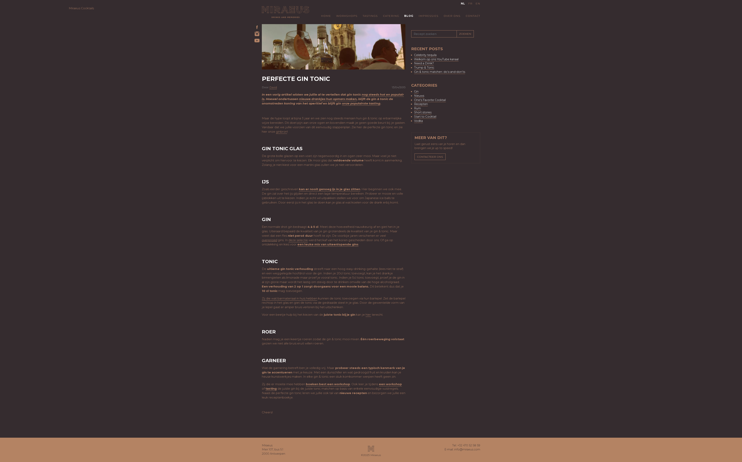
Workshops (346, 15)
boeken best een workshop (328, 384)
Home (326, 15)
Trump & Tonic (424, 67)
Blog (408, 15)
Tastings (370, 15)
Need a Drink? (424, 63)
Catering (391, 15)
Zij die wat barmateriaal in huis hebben (289, 298)
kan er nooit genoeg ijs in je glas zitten (329, 189)
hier (368, 314)
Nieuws (419, 95)
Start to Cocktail (425, 116)
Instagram (257, 34)
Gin (416, 91)
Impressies (428, 15)
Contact (473, 15)
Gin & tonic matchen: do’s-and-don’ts (439, 72)
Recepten (421, 104)
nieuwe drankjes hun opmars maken (328, 99)
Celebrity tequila (425, 55)
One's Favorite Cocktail (430, 100)
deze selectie (298, 240)
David (273, 87)
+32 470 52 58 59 (468, 445)
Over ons (452, 15)
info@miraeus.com (467, 449)
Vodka (418, 121)
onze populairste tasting (361, 103)
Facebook (257, 27)
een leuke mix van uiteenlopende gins (327, 244)
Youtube (257, 40)
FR (470, 3)
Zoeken (465, 33)
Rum (417, 108)
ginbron (281, 131)
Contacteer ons (430, 156)
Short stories (422, 112)
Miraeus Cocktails (285, 12)
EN (478, 3)
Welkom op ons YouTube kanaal (436, 59)
